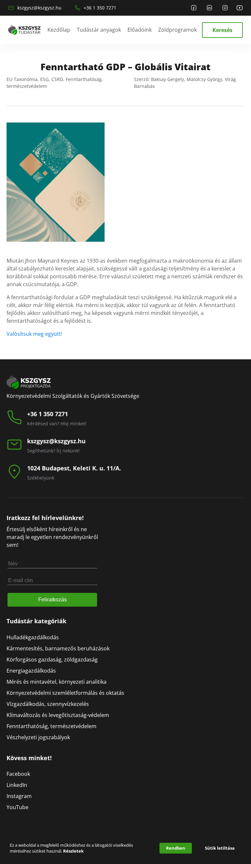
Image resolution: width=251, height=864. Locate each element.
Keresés (222, 30)
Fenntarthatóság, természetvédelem (51, 726)
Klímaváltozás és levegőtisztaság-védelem (58, 715)
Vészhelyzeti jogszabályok (38, 737)
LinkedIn (17, 785)
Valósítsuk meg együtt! (34, 333)
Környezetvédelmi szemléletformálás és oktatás (65, 692)
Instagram (19, 796)
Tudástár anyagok (99, 29)
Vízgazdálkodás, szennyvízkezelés (48, 704)
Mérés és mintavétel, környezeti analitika (57, 681)
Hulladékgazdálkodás (33, 637)
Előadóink (139, 29)
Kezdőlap (58, 29)
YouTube (17, 807)
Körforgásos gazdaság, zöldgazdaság (52, 659)
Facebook (18, 773)
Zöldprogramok (177, 29)
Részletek (73, 851)
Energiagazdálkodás (31, 670)
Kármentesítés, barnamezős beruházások (58, 648)
